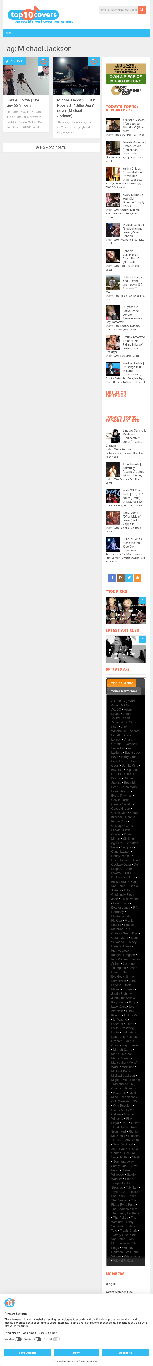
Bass (140, 501)
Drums (67, 127)
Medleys (32, 122)
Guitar (123, 134)
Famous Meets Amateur (118, 557)
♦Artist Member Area (119, 1292)
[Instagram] (121, 578)
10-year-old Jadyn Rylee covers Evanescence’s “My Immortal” (124, 314)
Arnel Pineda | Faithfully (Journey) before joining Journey (134, 469)
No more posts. (53, 148)
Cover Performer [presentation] (124, 691)
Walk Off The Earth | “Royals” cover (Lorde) (133, 494)
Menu (9, 33)
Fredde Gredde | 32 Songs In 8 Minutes (133, 367)
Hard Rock (125, 213)
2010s (25, 117)
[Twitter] (129, 578)
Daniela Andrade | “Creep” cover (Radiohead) (134, 146)
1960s (22, 111)
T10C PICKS (25, 127)
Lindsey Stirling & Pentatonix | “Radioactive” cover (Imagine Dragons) (126, 438)
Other (135, 453)
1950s (14, 111)
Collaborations (77, 122)
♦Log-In (111, 1284)
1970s (30, 111)
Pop (40, 122)
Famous (127, 453)
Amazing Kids (127, 209)
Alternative (35, 117)
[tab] (121, 683)
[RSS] (137, 578)
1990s (10, 117)
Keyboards (85, 127)
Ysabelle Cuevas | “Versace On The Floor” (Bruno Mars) (134, 125)
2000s (17, 117)
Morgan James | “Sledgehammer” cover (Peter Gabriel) (134, 230)
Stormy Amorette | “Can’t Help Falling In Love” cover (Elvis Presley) (125, 344)
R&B (9, 127)
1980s (37, 111)
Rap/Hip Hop (124, 382)
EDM (127, 183)
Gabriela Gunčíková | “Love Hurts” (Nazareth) (131, 256)
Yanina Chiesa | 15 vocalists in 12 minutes (132, 172)
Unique (72, 132)
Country (23, 122)
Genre (75, 127)
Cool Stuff (12, 122)
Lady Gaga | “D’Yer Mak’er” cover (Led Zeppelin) (132, 518)
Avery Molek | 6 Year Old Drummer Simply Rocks (133, 200)
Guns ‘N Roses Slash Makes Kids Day (132, 542)
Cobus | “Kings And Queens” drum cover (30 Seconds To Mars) (124, 284)
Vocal (36, 127)
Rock (15, 127)
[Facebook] (112, 578)
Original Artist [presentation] (122, 683)
